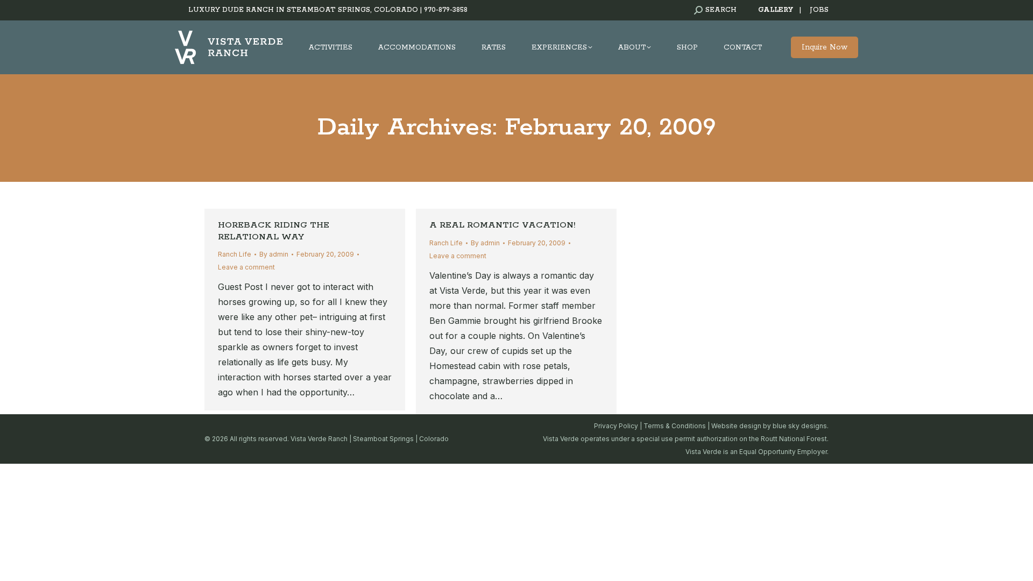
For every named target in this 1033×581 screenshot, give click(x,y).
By (273, 254)
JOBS (819, 10)
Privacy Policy (616, 426)
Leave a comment (246, 267)
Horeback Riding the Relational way (273, 231)
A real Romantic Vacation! (502, 225)
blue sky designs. (801, 426)
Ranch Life (234, 254)
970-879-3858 (446, 10)
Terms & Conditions (674, 426)
